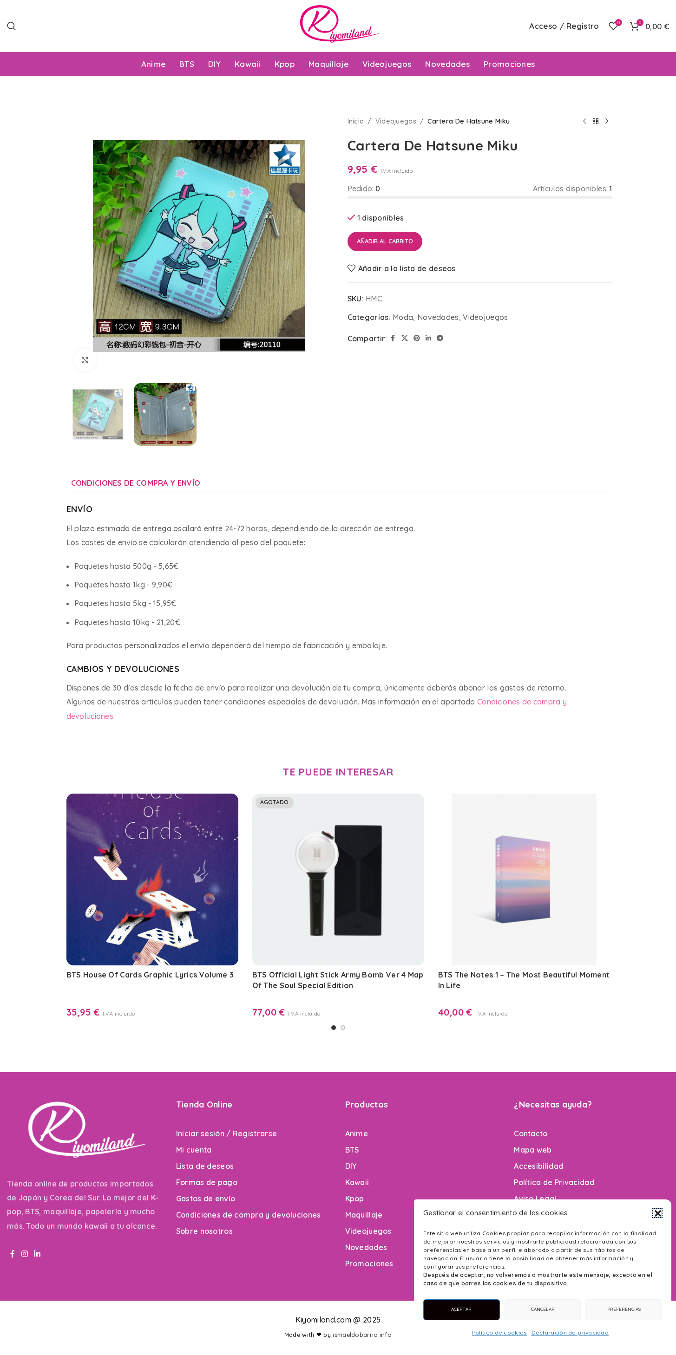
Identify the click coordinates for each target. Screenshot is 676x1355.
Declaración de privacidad (570, 1332)
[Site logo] (338, 25)
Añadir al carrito (385, 241)
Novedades (438, 317)
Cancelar (543, 1309)
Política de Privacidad (554, 1182)
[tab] (135, 483)
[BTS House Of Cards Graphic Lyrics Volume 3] (152, 879)
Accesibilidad (538, 1166)
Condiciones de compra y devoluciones (248, 1214)
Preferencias (624, 1309)
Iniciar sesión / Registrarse (226, 1133)
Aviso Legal (535, 1198)
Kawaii (357, 1182)
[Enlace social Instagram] (24, 1254)
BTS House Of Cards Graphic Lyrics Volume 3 (150, 974)
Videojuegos (395, 121)
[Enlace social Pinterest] (417, 338)
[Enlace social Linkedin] (428, 338)
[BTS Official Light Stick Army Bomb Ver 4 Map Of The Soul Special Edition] (338, 879)
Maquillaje (364, 1214)
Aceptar (461, 1309)
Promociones (369, 1263)
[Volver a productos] (595, 121)
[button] (657, 1213)
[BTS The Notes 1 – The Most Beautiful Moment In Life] (524, 879)
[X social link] (405, 338)
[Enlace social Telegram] (440, 338)
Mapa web (532, 1149)
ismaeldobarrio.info (362, 1334)
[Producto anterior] (584, 121)
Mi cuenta (194, 1149)
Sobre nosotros (204, 1231)
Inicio (356, 121)
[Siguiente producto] (606, 121)
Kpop (354, 1198)
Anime (356, 1133)
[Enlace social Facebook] (393, 338)
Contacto (530, 1133)
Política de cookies (499, 1332)
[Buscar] (11, 26)
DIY (351, 1166)
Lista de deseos (205, 1166)
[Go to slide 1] (333, 1027)
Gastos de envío (206, 1198)
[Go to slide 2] (343, 1027)
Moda (403, 317)
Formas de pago (206, 1182)
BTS (352, 1149)
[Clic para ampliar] (85, 359)
